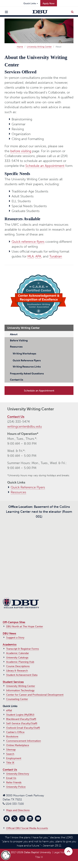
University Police (16, 786)
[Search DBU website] (72, 11)
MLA (30, 256)
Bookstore (12, 736)
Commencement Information (23, 740)
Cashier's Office (15, 732)
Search (10, 754)
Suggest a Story (15, 637)
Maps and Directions (18, 810)
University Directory (17, 773)
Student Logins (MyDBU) (20, 714)
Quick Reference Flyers (28, 487)
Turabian (55, 256)
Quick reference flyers (28, 242)
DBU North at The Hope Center (24, 626)
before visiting (20, 151)
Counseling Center (17, 699)
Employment (13, 758)
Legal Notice (61, 852)
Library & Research (17, 670)
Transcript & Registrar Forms (22, 648)
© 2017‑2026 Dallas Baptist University (29, 852)
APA (38, 256)
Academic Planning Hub (20, 661)
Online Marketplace (17, 745)
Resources (18, 492)
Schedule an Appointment (44, 166)
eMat (9, 710)
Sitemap (11, 749)
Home (20, 46)
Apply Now (49, 3)
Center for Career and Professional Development (34, 694)
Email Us (11, 778)
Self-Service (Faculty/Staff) (21, 723)
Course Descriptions (18, 666)
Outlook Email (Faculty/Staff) (23, 727)
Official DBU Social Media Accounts (27, 828)
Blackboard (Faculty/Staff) (21, 719)
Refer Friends (13, 782)
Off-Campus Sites (14, 622)
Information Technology (20, 690)
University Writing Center (39, 46)
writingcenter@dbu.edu (24, 427)
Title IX (10, 762)
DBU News (9, 633)
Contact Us (15, 417)
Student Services (13, 682)
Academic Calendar (17, 653)
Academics (10, 644)
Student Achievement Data (21, 675)
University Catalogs (17, 657)
